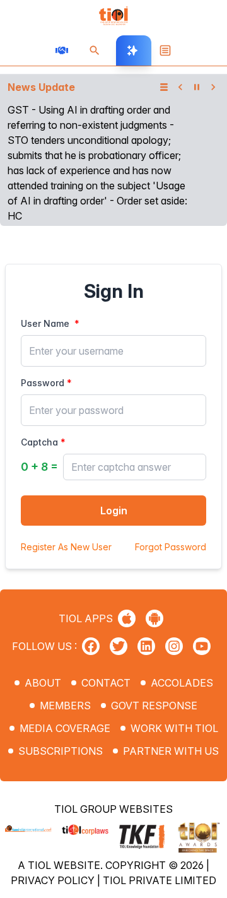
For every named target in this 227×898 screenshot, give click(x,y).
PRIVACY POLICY (54, 880)
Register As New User (66, 546)
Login (113, 510)
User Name (45, 323)
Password (42, 382)
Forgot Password (170, 546)
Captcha (39, 442)
